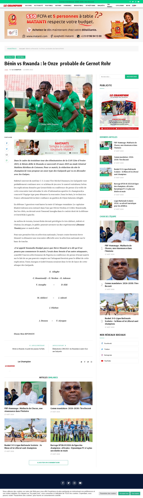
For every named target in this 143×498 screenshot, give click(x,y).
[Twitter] (6, 149)
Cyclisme (120, 5)
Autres (58, 5)
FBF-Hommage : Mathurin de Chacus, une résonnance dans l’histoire (23, 409)
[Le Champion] (12, 5)
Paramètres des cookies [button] (108, 493)
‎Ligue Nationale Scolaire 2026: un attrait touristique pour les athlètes (125, 203)
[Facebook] (6, 143)
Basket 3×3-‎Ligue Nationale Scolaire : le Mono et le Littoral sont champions (23, 446)
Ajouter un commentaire (48, 463)
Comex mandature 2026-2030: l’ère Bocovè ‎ (77, 2)
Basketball (78, 5)
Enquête (101, 5)
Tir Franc (109, 5)
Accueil (28, 5)
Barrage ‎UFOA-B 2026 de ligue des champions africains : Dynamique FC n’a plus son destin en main (71, 448)
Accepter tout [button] (124, 493)
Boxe (128, 5)
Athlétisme (90, 5)
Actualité (38, 5)
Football (49, 5)
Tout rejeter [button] (135, 493)
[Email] (6, 154)
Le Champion (16, 70)
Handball (68, 5)
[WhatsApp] (6, 160)
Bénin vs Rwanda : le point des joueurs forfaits (29, 349)
